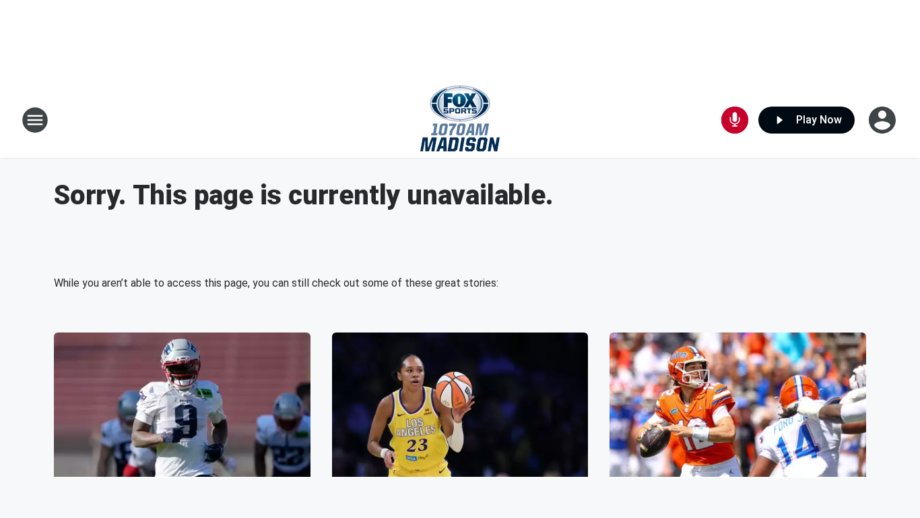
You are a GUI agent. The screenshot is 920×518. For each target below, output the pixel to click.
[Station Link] (460, 120)
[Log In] (883, 120)
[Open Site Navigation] (35, 120)
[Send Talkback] (734, 120)
